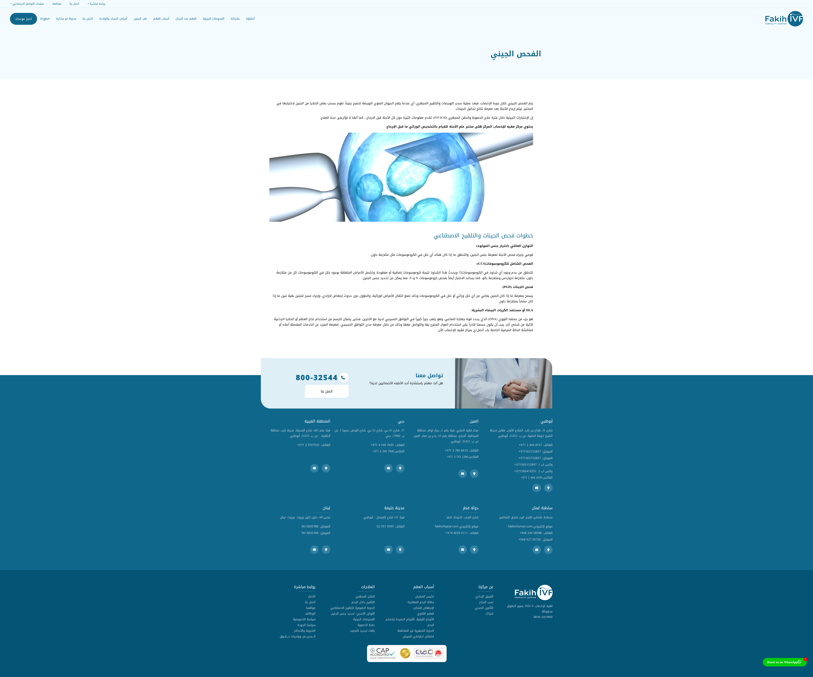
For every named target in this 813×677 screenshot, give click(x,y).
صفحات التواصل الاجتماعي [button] (28, 3)
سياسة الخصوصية (304, 619)
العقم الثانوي (425, 613)
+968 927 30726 (529, 539)
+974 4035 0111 (456, 533)
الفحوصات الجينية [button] (213, 19)
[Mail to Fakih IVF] (536, 488)
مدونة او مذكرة (66, 19)
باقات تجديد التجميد (362, 631)
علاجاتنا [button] (235, 19)
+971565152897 (529, 451)
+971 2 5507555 (308, 445)
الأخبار (311, 596)
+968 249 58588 (531, 533)
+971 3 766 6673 (456, 450)
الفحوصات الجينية (364, 619)
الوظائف (310, 613)
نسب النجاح (486, 602)
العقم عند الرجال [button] (186, 19)
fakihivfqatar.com (446, 526)
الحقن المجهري (365, 596)
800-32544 (317, 377)
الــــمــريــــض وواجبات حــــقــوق (297, 636)
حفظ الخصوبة (366, 625)
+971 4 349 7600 (382, 445)
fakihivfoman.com (520, 526)
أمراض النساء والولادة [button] (113, 19)
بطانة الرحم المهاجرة (421, 602)
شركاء (489, 613)
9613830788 (309, 526)
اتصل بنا (88, 19)
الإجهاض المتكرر (423, 608)
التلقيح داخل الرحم (363, 602)
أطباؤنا (250, 19)
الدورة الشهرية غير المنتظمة (415, 631)
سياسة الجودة (306, 625)
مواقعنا (310, 608)
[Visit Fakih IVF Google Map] (548, 488)
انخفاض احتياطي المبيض (418, 636)
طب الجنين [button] (140, 19)
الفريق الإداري (484, 596)
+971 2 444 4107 (530, 445)
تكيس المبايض (424, 596)
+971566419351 (525, 471)
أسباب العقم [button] (161, 19)
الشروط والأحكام (304, 631)
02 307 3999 (385, 526)
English (45, 19)
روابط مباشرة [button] (97, 3)
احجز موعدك (23, 19)
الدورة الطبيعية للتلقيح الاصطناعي (352, 608)
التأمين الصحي (484, 608)
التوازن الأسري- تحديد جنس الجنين (353, 613)
